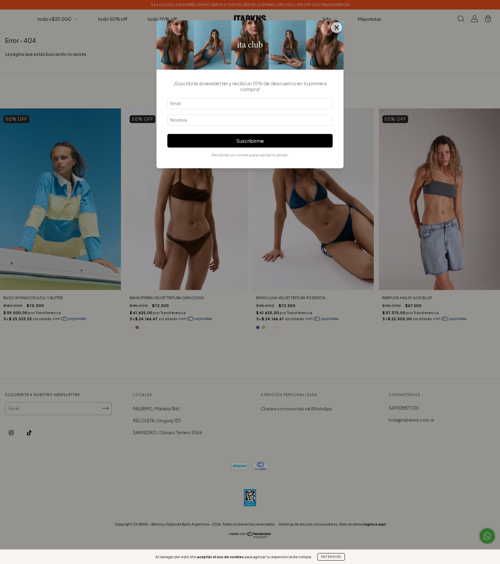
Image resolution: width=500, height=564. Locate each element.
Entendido (331, 557)
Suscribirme (250, 141)
